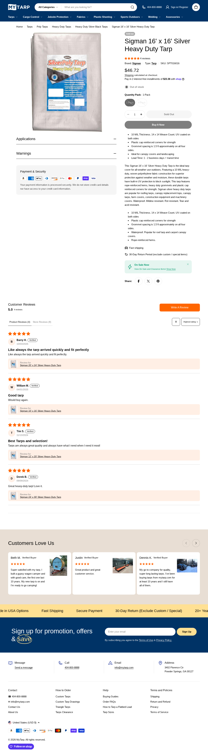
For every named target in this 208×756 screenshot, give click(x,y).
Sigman (136, 63)
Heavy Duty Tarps (61, 26)
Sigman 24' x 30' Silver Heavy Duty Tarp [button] (40, 497)
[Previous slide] (186, 543)
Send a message (24, 667)
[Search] (132, 7)
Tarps (30, 26)
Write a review (179, 307)
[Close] (188, 264)
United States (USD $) (24, 722)
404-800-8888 (72, 667)
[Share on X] (148, 281)
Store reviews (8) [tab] (42, 322)
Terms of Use (146, 640)
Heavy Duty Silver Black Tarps (91, 26)
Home (19, 26)
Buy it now (158, 124)
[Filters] (176, 322)
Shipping (129, 75)
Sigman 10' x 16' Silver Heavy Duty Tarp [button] (40, 411)
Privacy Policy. (164, 640)
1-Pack (130, 104)
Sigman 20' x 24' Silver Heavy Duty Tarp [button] (40, 365)
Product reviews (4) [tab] (19, 322)
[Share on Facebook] (139, 281)
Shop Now (171, 269)
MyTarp (20, 739)
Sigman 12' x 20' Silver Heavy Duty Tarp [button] (40, 456)
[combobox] (86, 7)
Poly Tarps (42, 26)
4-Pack (142, 104)
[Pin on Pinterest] (158, 281)
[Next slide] (196, 543)
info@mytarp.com (124, 667)
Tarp (153, 63)
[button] (132, 58)
